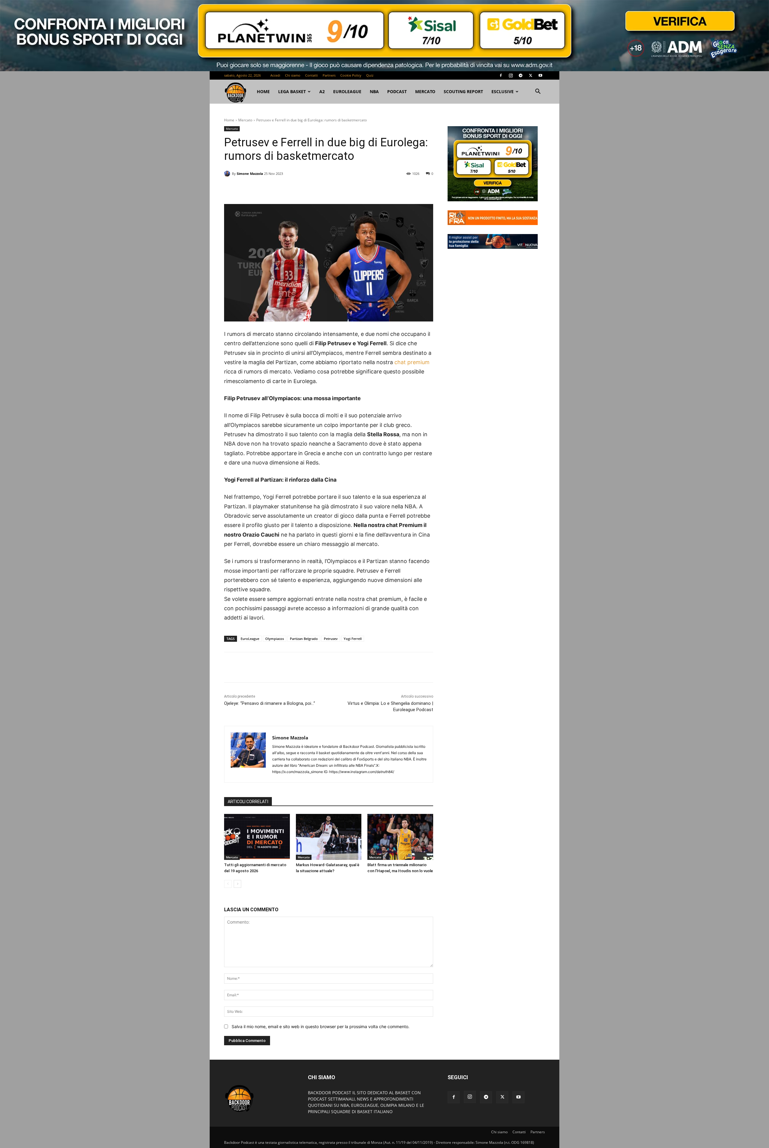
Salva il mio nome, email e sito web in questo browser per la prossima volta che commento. (320, 1026)
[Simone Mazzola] (228, 174)
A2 (322, 91)
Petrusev (331, 638)
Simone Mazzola (250, 173)
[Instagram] (510, 75)
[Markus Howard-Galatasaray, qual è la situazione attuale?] (329, 837)
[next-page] (237, 884)
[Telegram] (520, 75)
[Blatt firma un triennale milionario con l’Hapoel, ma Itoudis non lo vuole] (400, 837)
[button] (537, 92)
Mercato (425, 91)
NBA (374, 91)
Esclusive (502, 91)
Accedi (275, 75)
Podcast (397, 91)
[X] (530, 75)
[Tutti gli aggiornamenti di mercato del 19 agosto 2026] (257, 837)
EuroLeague (347, 91)
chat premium (412, 362)
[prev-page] (228, 884)
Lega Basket (292, 91)
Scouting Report (463, 91)
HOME (263, 91)
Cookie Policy (350, 75)
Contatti (311, 75)
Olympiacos (274, 638)
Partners (329, 75)
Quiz (369, 75)
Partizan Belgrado (304, 638)
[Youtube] (540, 75)
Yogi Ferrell (353, 638)
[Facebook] (500, 75)
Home (229, 120)
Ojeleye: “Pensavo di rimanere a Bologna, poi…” (269, 703)
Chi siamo (292, 75)
